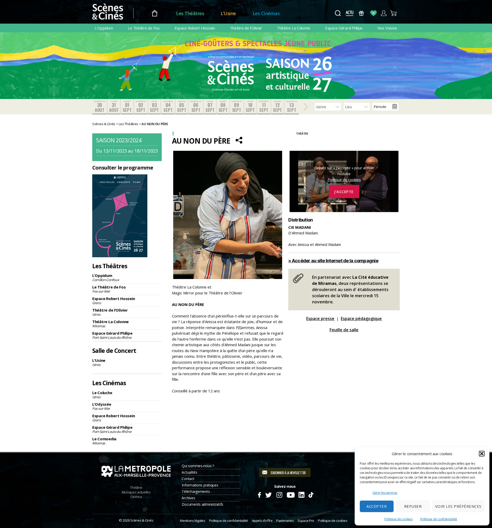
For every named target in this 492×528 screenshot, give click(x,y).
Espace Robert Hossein (195, 28)
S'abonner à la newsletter (288, 472)
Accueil (154, 13)
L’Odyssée (101, 406)
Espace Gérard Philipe (344, 28)
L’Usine (228, 13)
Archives (188, 497)
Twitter (268, 494)
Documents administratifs (202, 504)
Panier (394, 13)
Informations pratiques (200, 485)
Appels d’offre (262, 520)
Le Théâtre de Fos (143, 28)
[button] (481, 453)
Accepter (376, 506)
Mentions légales (192, 520)
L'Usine (98, 362)
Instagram (279, 494)
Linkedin (301, 494)
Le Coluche (102, 394)
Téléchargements (196, 491)
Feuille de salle (344, 330)
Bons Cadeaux (361, 13)
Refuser (413, 506)
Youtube (290, 494)
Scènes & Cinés (141, 520)
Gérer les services (385, 493)
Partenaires (285, 520)
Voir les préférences (458, 506)
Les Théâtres (190, 13)
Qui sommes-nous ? (198, 465)
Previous (181, 215)
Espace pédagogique (361, 318)
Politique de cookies (398, 519)
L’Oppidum (104, 28)
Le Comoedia (104, 440)
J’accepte (344, 191)
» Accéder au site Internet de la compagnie (333, 260)
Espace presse (320, 318)
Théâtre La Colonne (293, 28)
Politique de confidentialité (438, 519)
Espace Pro (306, 520)
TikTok (310, 494)
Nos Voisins (387, 28)
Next (274, 215)
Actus (349, 13)
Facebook (259, 494)
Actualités (189, 472)
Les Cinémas (266, 13)
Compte (383, 13)
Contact (188, 478)
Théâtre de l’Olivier (246, 28)
